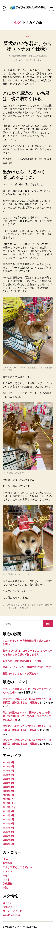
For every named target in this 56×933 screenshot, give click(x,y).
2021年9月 (8, 762)
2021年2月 (8, 791)
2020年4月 (8, 831)
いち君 (24, 605)
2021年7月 (8, 770)
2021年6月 (8, 774)
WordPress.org (11, 915)
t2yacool (23, 56)
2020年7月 (8, 819)
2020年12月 (9, 799)
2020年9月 (8, 811)
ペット (28, 36)
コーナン (32, 605)
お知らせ (7, 863)
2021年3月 (8, 787)
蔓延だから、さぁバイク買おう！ (21, 673)
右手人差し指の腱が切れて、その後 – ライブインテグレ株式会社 (27, 716)
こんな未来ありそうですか (17, 867)
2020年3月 (8, 835)
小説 (5, 887)
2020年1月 (8, 844)
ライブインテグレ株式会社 (25, 927)
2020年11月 (9, 803)
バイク (6, 875)
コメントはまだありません (30, 60)
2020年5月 (8, 827)
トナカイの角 (43, 605)
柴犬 (27, 608)
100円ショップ (13, 605)
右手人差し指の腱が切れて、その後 (22, 660)
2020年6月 (8, 823)
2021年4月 (8, 782)
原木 (22, 608)
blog (5, 859)
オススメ (7, 871)
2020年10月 (9, 807)
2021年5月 (8, 778)
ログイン (7, 903)
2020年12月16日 (40, 56)
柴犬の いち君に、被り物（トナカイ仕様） (28, 46)
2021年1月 (8, 795)
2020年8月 (8, 815)
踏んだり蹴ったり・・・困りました (22, 712)
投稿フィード (10, 907)
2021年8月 (8, 766)
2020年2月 (8, 840)
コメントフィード (12, 911)
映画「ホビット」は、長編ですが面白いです (27, 667)
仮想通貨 (7, 883)
